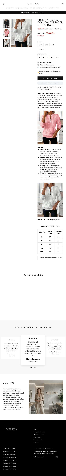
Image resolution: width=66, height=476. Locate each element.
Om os (32, 8)
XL (52, 57)
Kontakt (40, 8)
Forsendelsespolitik (39, 432)
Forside (10, 8)
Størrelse (42, 54)
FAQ (35, 429)
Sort (52, 45)
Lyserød (41, 49)
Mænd (26, 8)
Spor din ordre (52, 8)
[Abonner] (57, 457)
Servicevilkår (37, 437)
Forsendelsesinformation (51, 258)
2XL (57, 57)
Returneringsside (39, 434)
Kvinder (18, 8)
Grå (46, 45)
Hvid (40, 45)
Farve (40, 41)
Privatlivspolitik (38, 440)
